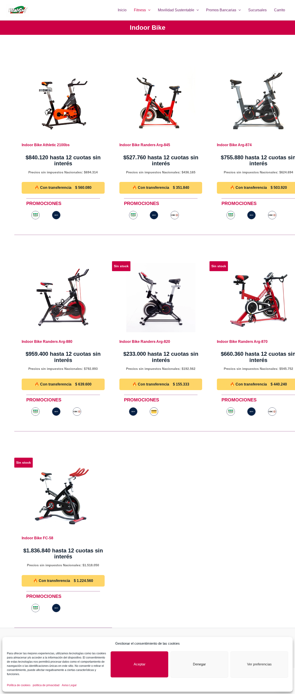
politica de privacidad (46, 685)
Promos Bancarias (221, 10)
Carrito (279, 10)
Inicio (122, 10)
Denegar (199, 664)
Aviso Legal (69, 685)
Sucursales (257, 10)
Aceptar (139, 664)
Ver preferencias (259, 664)
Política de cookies (18, 685)
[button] (148, 10)
